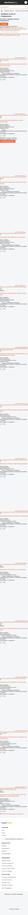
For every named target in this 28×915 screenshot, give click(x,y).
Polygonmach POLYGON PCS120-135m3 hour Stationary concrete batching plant (13, 795)
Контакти (4, 835)
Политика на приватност (8, 863)
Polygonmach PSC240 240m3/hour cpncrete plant (14, 516)
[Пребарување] (25, 7)
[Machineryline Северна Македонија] (10, 2)
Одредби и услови (6, 860)
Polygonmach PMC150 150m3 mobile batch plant (13, 463)
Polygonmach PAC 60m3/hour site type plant (12, 237)
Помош (3, 832)
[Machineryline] (2, 11)
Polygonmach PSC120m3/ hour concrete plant (13, 569)
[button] (26, 2)
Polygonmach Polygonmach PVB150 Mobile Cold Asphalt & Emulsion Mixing (13, 354)
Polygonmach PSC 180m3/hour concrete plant (13, 682)
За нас (3, 830)
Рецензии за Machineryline (8, 868)
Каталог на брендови (7, 871)
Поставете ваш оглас (7, 141)
